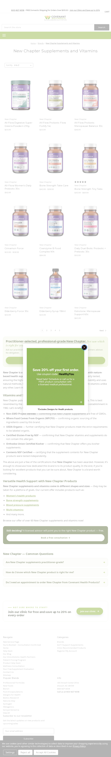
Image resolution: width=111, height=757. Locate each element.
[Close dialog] (84, 347)
